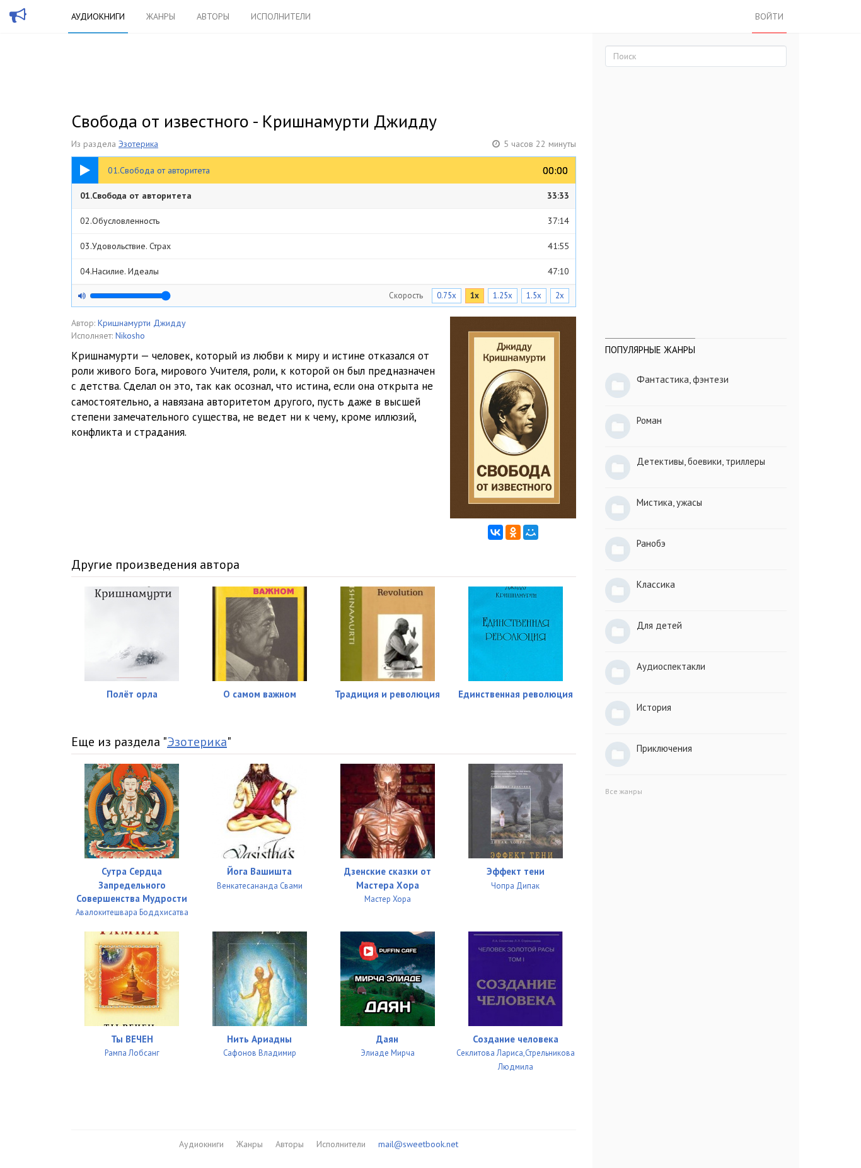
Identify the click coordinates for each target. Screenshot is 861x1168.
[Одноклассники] (513, 532)
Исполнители (281, 16)
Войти (769, 16)
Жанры (160, 16)
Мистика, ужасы (669, 502)
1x (474, 295)
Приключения (664, 748)
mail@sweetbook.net (418, 1144)
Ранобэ (651, 543)
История (654, 707)
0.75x (446, 295)
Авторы (213, 16)
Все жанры (623, 791)
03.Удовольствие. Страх (324, 246)
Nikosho (130, 335)
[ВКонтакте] (495, 532)
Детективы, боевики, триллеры (701, 461)
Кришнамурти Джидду (142, 323)
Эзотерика (138, 143)
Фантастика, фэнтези (683, 379)
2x (559, 295)
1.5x (533, 295)
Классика (656, 584)
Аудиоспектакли (671, 666)
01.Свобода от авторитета (324, 195)
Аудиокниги (98, 16)
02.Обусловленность (324, 220)
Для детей (659, 625)
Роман (649, 420)
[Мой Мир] (530, 532)
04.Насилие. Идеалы (324, 271)
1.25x (502, 295)
